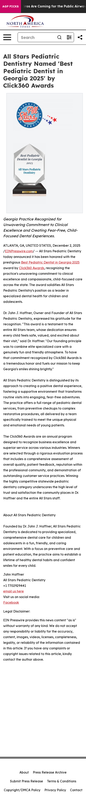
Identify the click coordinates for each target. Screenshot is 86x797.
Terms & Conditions (61, 781)
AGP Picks (10, 6)
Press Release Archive (50, 772)
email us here (13, 591)
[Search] (59, 37)
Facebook (11, 602)
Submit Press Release (26, 781)
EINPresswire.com (19, 251)
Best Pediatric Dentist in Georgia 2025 (50, 262)
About (24, 772)
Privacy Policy (55, 790)
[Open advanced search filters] (69, 37)
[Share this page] (80, 37)
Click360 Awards (31, 268)
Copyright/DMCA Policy (22, 790)
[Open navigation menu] (7, 37)
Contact (76, 790)
